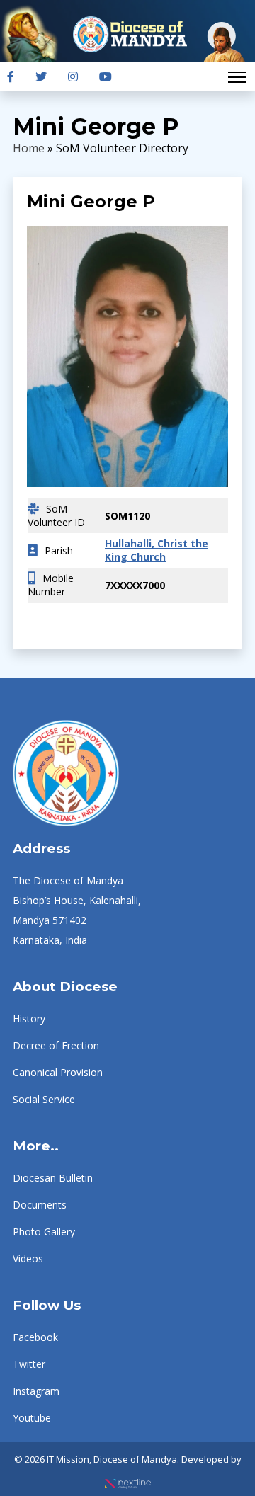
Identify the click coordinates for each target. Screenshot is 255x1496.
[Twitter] (41, 76)
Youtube (32, 1417)
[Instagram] (73, 76)
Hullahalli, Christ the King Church (156, 550)
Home (29, 148)
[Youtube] (105, 76)
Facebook (35, 1337)
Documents (40, 1204)
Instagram (36, 1391)
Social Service (44, 1099)
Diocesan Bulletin (53, 1177)
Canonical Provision (58, 1072)
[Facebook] (10, 76)
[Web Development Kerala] (128, 1479)
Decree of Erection (56, 1045)
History (29, 1018)
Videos (28, 1258)
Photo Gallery (44, 1231)
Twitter (29, 1364)
